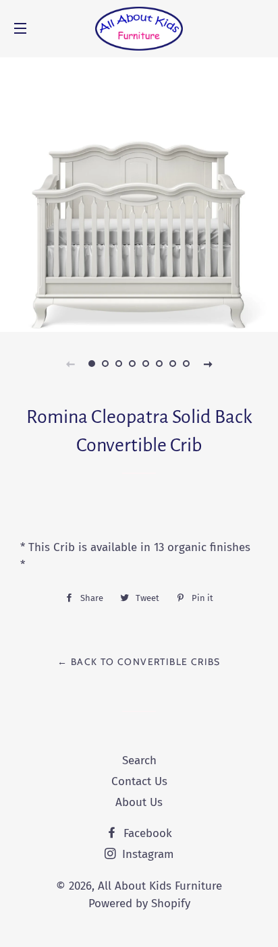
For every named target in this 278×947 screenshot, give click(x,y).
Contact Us (139, 781)
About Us (139, 802)
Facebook (146, 833)
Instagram (146, 854)
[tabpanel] (139, 193)
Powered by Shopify (139, 903)
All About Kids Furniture (160, 886)
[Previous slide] (70, 363)
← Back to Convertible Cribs (139, 662)
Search (139, 760)
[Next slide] (208, 363)
